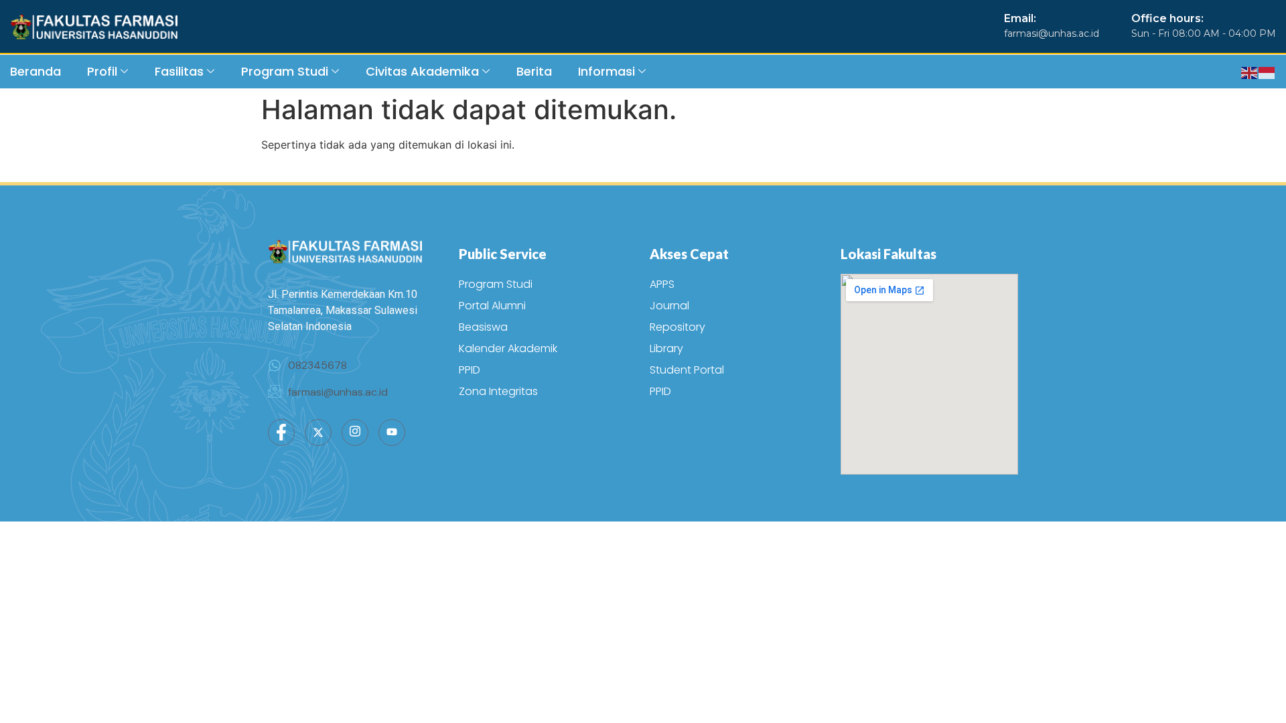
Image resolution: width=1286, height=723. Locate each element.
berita (534, 71)
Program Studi (284, 71)
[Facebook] (281, 432)
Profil (102, 71)
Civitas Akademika (422, 71)
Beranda (35, 71)
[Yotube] (391, 432)
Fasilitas (179, 71)
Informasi (606, 71)
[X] (318, 432)
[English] (1250, 71)
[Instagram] (355, 432)
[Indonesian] (1267, 71)
